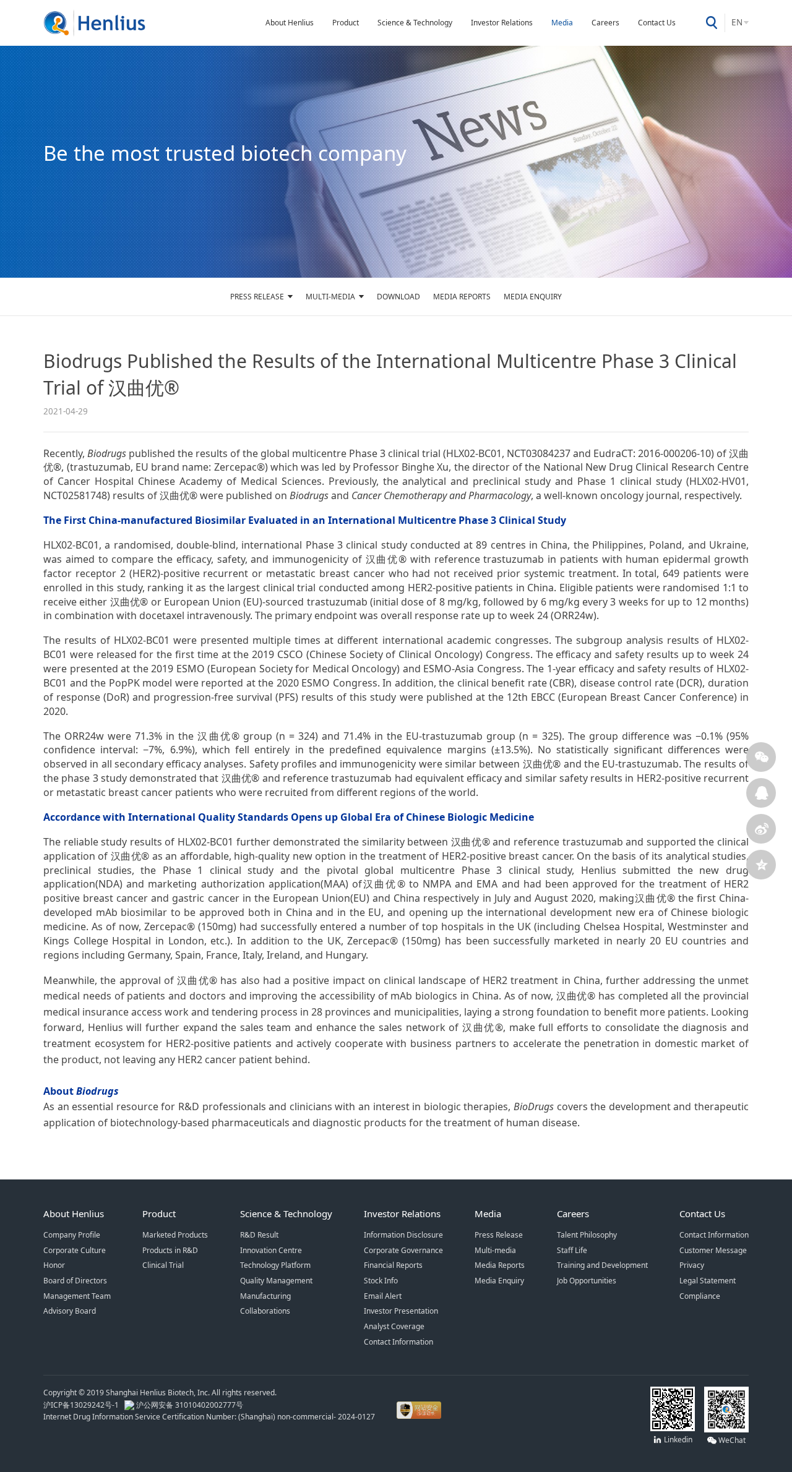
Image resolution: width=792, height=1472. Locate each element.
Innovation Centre (271, 1250)
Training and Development (602, 1265)
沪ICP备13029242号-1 (83, 1405)
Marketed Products (175, 1235)
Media (562, 22)
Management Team (77, 1296)
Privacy (691, 1265)
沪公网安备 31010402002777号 (188, 1405)
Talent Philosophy (587, 1235)
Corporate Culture (74, 1250)
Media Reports (462, 296)
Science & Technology (414, 22)
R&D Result (259, 1235)
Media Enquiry (533, 296)
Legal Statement (707, 1280)
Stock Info (381, 1280)
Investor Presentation (401, 1311)
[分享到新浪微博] (761, 829)
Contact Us (657, 22)
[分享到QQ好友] (761, 793)
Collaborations (265, 1311)
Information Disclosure (403, 1235)
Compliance (699, 1296)
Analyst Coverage (394, 1326)
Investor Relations (502, 22)
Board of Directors (75, 1280)
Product (345, 22)
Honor (54, 1265)
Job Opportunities (586, 1280)
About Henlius (289, 22)
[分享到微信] (761, 757)
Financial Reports (393, 1265)
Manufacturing (265, 1296)
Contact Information (398, 1342)
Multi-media (330, 296)
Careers (605, 22)
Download (398, 296)
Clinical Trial (163, 1265)
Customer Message (713, 1250)
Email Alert (383, 1296)
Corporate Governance (403, 1250)
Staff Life (572, 1250)
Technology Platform (275, 1265)
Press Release (257, 296)
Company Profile (71, 1235)
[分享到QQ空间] (761, 864)
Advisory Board (69, 1311)
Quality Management (276, 1280)
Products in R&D (170, 1250)
